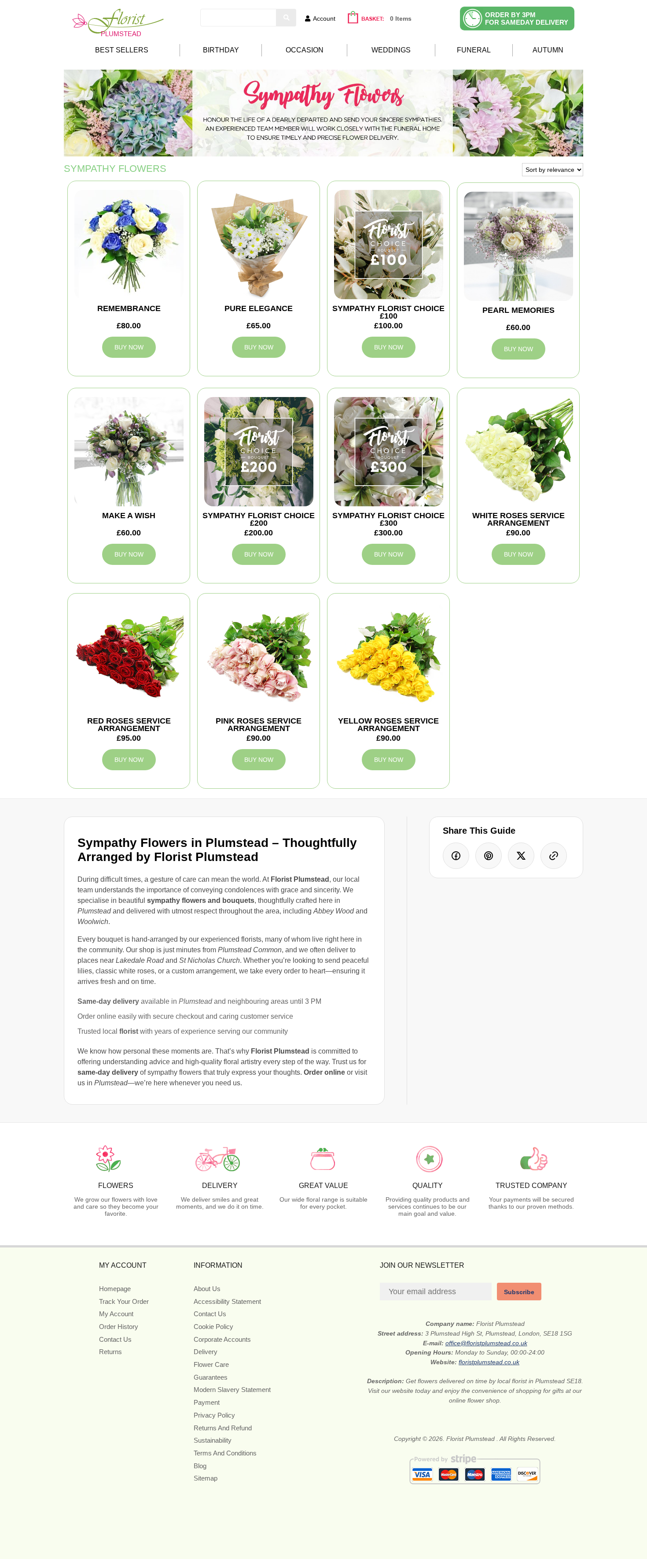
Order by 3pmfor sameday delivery (526, 18)
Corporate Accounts (222, 1339)
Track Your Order (124, 1301)
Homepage (115, 1288)
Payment (207, 1402)
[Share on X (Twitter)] (521, 856)
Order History (118, 1326)
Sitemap (205, 1478)
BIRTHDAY (221, 50)
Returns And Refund (223, 1428)
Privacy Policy (214, 1415)
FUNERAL (474, 50)
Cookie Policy (213, 1326)
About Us (207, 1288)
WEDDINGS (391, 50)
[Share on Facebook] (456, 856)
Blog (200, 1466)
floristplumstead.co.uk (489, 1362)
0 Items (401, 18)
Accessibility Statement (227, 1301)
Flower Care (211, 1364)
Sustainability (213, 1440)
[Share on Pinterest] (488, 856)
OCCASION (305, 50)
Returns (110, 1351)
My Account (116, 1314)
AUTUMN (548, 50)
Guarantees (211, 1377)
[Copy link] (553, 856)
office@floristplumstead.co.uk (486, 1343)
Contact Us (115, 1339)
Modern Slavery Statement (232, 1389)
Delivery (205, 1351)
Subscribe (519, 1291)
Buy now (128, 347)
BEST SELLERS (121, 50)
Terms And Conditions (225, 1453)
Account (324, 18)
